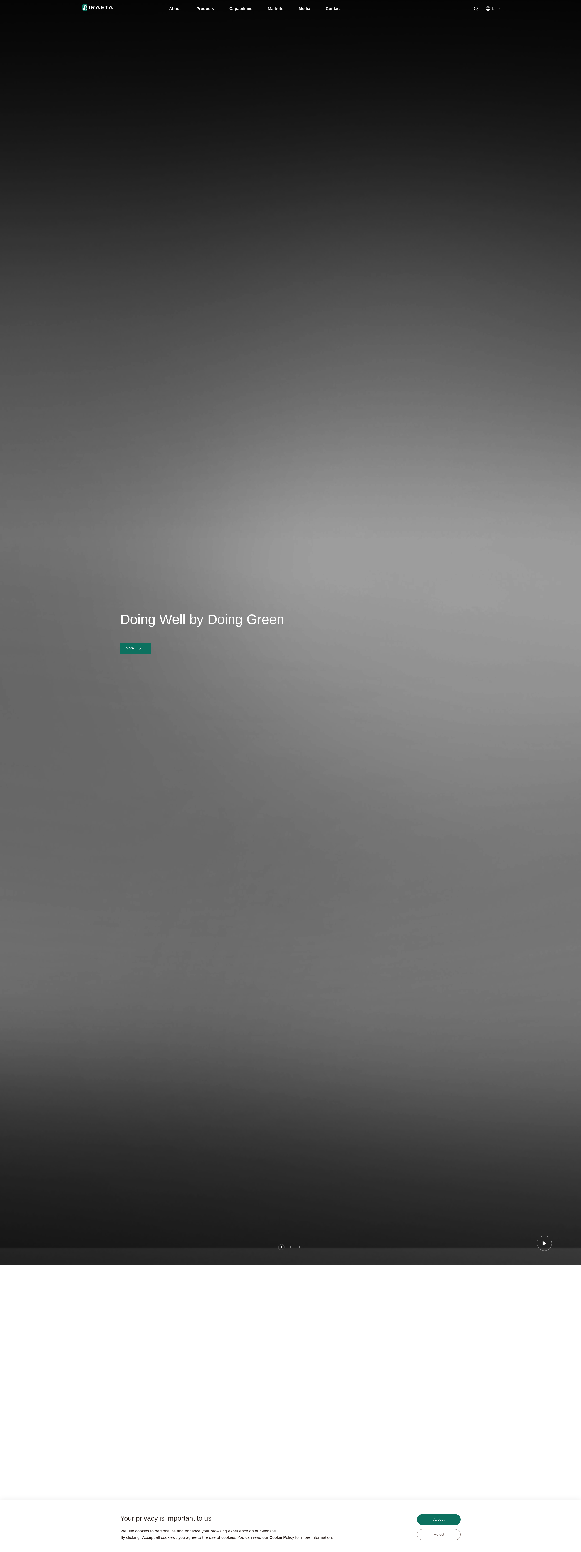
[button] (281, 1247)
